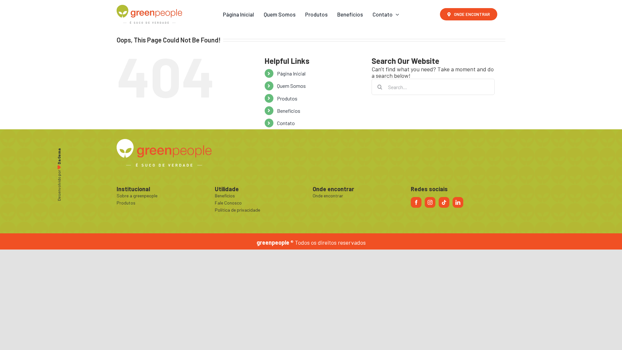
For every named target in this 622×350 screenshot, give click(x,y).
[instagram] (430, 202)
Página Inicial (291, 73)
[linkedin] (458, 202)
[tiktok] (444, 202)
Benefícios (288, 111)
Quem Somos (291, 86)
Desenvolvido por (59, 175)
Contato (286, 123)
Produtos (287, 98)
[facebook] (416, 202)
